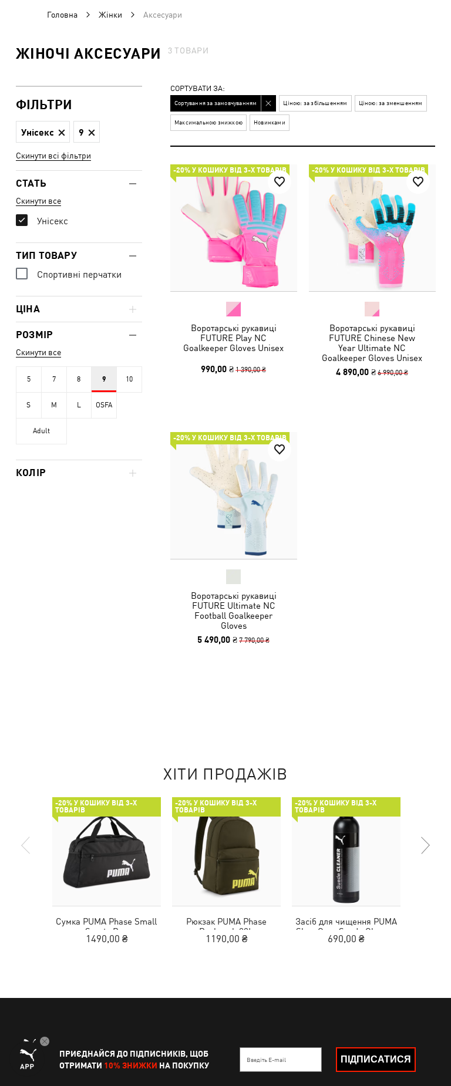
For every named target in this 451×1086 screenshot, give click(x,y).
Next (424, 845)
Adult (41, 431)
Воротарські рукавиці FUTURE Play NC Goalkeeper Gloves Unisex (233, 338)
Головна (62, 14)
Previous (26, 845)
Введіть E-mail (266, 1059)
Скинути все (38, 200)
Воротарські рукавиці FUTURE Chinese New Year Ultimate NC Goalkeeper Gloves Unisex (372, 343)
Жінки (110, 14)
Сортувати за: (197, 89)
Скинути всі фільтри (53, 155)
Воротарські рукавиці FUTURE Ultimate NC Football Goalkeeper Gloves (234, 610)
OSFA (104, 405)
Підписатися (376, 1059)
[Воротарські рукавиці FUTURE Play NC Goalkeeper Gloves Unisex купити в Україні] (233, 227)
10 (129, 379)
